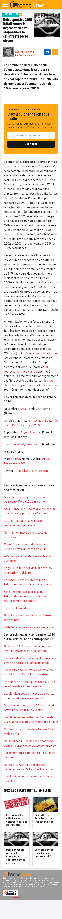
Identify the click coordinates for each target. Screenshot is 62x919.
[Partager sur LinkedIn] (47, 52)
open (5, 4)
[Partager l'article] (55, 52)
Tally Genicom (39, 471)
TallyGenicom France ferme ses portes (29, 627)
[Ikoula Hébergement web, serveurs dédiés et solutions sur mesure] (10, 895)
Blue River (22, 471)
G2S (6, 385)
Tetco (16, 459)
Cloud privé (7, 897)
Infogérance (17, 897)
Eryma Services (28, 385)
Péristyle (31, 444)
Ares (23, 409)
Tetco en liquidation (17, 608)
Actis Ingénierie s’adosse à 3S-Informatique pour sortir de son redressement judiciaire (25, 596)
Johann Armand (27, 55)
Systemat (18, 444)
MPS (42, 385)
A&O (50, 381)
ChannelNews (27, 5)
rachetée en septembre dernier (37, 353)
